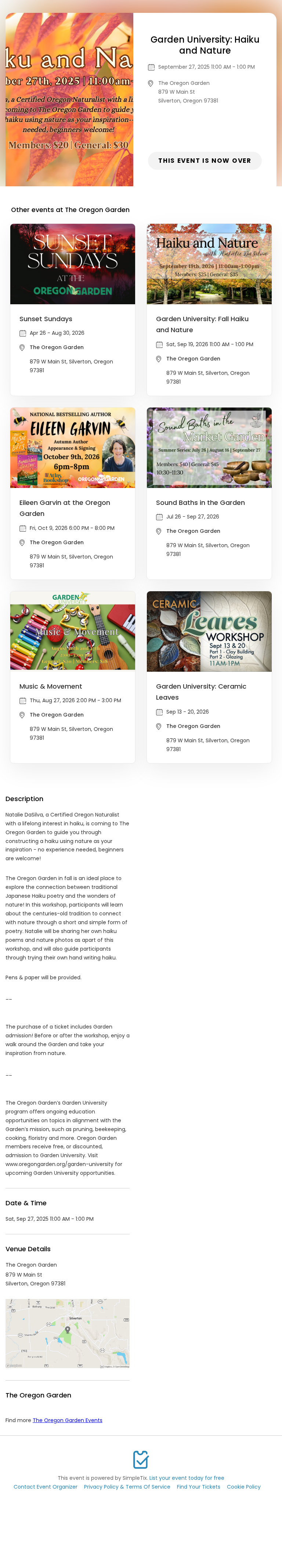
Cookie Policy (244, 1486)
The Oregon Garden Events (67, 1420)
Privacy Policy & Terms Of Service (127, 1486)
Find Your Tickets (198, 1486)
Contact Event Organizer (45, 1486)
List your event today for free (186, 1478)
